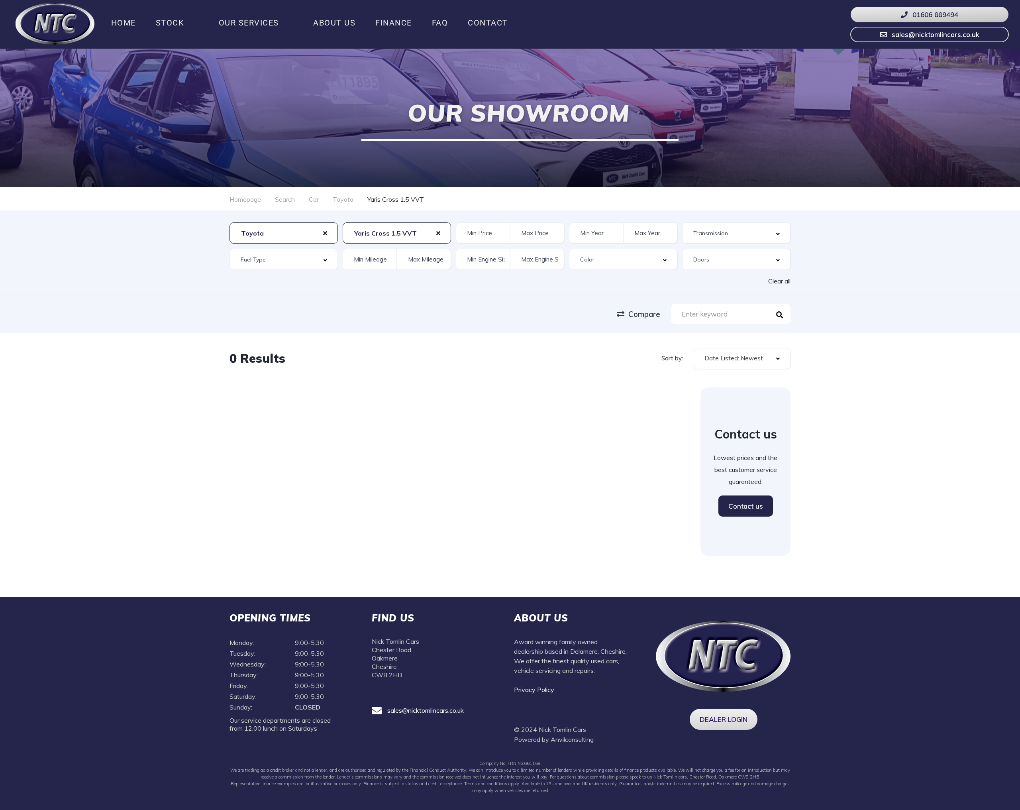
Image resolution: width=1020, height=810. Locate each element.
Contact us (745, 506)
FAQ (440, 23)
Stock (170, 23)
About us (334, 23)
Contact (488, 23)
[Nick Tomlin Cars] (55, 23)
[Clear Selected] (325, 233)
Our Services (249, 23)
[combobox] (284, 233)
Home (123, 23)
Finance (393, 23)
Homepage (245, 199)
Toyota (343, 199)
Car (314, 199)
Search (285, 199)
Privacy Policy (535, 690)
